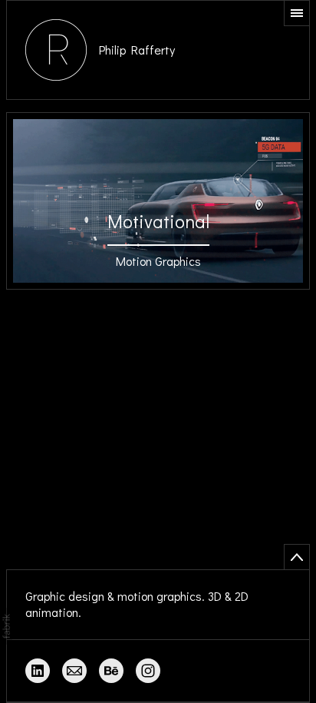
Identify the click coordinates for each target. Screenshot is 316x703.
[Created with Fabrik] (6, 626)
